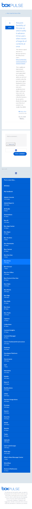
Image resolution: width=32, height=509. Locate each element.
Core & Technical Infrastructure (14, 341)
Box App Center (9, 226)
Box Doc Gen (8, 255)
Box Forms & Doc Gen (11, 278)
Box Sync (7, 307)
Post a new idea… (9, 180)
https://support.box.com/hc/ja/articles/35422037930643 (21, 61)
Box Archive (8, 237)
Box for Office (9, 272)
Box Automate (9, 243)
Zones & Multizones (10, 469)
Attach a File (11, 144)
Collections (7, 324)
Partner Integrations (11, 399)
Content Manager (10, 336)
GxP (5, 365)
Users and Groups (10, 445)
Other (6, 393)
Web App (7, 451)
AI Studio (7, 209)
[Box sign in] (16, 150)
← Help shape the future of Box (12, 13)
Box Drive (7, 261)
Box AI (6, 220)
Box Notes (7, 289)
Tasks (6, 434)
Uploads (7, 440)
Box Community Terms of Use (16, 495)
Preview (6, 405)
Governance (8, 359)
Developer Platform (10, 353)
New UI (6, 382)
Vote (9, 27)
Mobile (6, 376)
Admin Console (9, 197)
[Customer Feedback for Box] (12, 5)
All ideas (7, 185)
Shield (6, 422)
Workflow (7, 463)
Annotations (8, 214)
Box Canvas (8, 249)
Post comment (20, 154)
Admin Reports (9, 203)
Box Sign (7, 295)
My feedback (8, 191)
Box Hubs (7, 284)
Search (6, 411)
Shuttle (6, 428)
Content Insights (9, 330)
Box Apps (7, 232)
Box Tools (7, 313)
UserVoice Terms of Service (18, 494)
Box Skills (7, 301)
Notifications (8, 388)
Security (7, 417)
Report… (22, 118)
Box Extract (8, 266)
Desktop (7, 347)
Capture (7, 318)
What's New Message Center (13, 457)
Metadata (7, 370)
